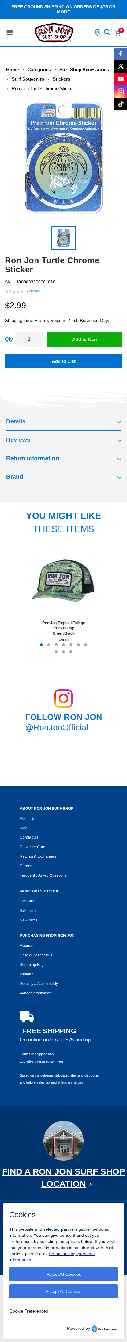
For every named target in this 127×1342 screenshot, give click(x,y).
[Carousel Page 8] (56, 651)
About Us (27, 819)
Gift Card (27, 901)
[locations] (97, 32)
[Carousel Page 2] (48, 644)
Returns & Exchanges (38, 856)
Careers (26, 866)
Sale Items (28, 911)
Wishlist (26, 974)
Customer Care (32, 847)
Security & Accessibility (39, 984)
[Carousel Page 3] (56, 644)
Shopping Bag (32, 965)
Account (26, 946)
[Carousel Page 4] (63, 644)
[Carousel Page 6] (78, 644)
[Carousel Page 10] (70, 651)
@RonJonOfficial (56, 727)
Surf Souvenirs (28, 79)
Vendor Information (35, 993)
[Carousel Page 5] (70, 644)
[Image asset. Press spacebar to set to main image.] (63, 238)
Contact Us (29, 837)
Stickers (61, 79)
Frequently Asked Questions (43, 875)
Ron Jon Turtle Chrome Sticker (43, 88)
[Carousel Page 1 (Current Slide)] (41, 644)
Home (12, 69)
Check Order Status (36, 955)
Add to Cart (84, 339)
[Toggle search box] (108, 33)
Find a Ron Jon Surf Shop (63, 1178)
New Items (28, 920)
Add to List (64, 361)
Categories (39, 69)
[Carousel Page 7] (85, 644)
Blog (23, 828)
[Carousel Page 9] (63, 651)
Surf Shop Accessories (84, 69)
